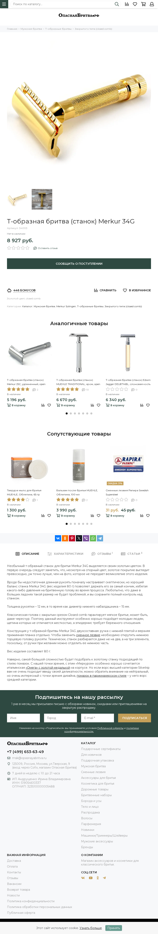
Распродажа (90, 812)
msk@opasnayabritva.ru (29, 758)
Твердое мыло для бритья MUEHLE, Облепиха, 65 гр (24, 492)
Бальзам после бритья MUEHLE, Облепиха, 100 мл (77, 492)
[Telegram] (100, 538)
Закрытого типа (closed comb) (123, 306)
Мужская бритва (44, 306)
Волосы (86, 818)
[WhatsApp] (93, 538)
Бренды (87, 847)
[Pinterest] (72, 538)
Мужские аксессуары (97, 841)
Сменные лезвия (93, 772)
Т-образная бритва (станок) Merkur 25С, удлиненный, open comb (26, 382)
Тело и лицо (90, 807)
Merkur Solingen (66, 306)
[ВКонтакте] (58, 538)
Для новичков (91, 755)
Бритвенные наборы (96, 795)
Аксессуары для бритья (98, 778)
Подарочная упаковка (97, 760)
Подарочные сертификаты (101, 749)
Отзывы (12, 878)
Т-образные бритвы (90, 306)
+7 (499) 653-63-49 (25, 752)
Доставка (14, 861)
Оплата (12, 866)
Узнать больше (91, 928)
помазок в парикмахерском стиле (102, 676)
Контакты (14, 872)
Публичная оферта (21, 913)
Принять (113, 928)
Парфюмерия (91, 824)
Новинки (87, 830)
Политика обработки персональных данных (39, 907)
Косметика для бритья (97, 783)
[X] (79, 538)
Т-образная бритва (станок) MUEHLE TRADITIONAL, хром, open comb (78, 382)
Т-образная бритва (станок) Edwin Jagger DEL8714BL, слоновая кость (128, 382)
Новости (13, 895)
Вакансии (14, 884)
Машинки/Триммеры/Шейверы (104, 835)
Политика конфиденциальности (31, 901)
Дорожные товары (94, 789)
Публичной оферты (110, 728)
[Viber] (86, 538)
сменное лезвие (88, 635)
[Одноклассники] (65, 538)
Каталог (27, 306)
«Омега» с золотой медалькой (48, 668)
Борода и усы (91, 801)
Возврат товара (18, 889)
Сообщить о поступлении (79, 264)
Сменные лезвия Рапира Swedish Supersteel (127, 492)
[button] (67, 413)
